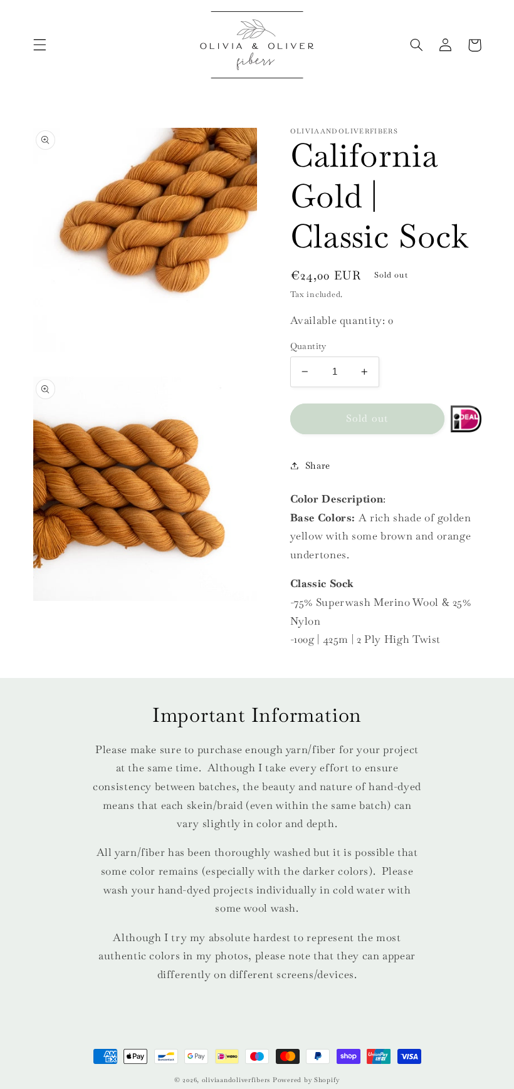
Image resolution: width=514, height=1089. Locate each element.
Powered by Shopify (306, 1080)
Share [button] (317, 465)
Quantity (308, 346)
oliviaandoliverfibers (236, 1080)
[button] (39, 45)
